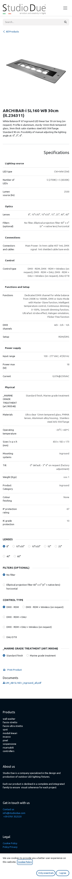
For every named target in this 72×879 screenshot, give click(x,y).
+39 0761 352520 (12, 816)
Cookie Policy (10, 843)
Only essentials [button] (46, 873)
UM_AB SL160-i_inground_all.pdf (23, 683)
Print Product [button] (14, 669)
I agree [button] (62, 873)
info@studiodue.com (14, 813)
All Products (12, 31)
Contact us (8, 809)
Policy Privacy (10, 847)
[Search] (65, 22)
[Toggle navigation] (65, 8)
